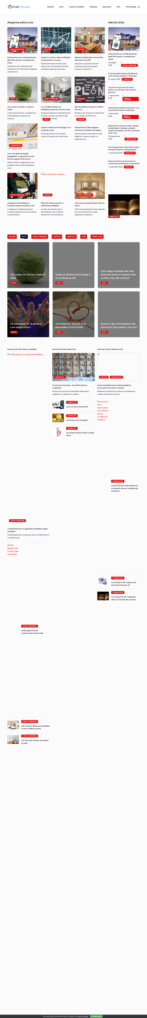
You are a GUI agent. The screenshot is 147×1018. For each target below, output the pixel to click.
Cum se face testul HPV (77, 407)
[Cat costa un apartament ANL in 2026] (90, 186)
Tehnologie (131, 6)
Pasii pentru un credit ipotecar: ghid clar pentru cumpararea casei (21, 60)
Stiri (118, 6)
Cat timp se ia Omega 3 (77, 420)
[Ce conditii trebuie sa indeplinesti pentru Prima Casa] (56, 90)
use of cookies (83, 1016)
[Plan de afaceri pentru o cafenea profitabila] (56, 186)
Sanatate (106, 6)
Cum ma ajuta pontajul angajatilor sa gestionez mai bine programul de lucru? (20, 156)
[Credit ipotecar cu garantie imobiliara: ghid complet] (28, 439)
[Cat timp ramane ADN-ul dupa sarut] (58, 432)
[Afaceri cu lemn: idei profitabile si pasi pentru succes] (56, 40)
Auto (61, 6)
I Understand (96, 1016)
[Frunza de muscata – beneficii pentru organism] (73, 367)
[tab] (12, 237)
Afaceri (50, 6)
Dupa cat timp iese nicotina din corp (124, 223)
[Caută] (139, 7)
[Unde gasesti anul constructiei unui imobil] (13, 629)
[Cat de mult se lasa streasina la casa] (13, 739)
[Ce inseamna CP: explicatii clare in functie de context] (103, 596)
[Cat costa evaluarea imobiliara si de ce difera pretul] (13, 725)
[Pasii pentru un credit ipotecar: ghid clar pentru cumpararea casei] (22, 40)
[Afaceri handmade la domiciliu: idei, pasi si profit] (90, 40)
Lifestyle (93, 6)
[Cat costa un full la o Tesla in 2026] (22, 90)
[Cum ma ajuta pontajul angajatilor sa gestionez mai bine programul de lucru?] (22, 136)
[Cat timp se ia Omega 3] (58, 418)
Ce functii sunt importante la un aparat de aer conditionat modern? (124, 488)
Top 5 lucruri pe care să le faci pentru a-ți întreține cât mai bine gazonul (122, 89)
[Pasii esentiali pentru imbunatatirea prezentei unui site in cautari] (118, 367)
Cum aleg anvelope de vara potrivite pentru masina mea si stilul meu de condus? (118, 274)
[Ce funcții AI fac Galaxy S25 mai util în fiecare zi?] (103, 581)
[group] (73, 289)
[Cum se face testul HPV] (58, 404)
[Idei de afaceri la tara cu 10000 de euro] (90, 90)
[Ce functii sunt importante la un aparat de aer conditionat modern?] (103, 486)
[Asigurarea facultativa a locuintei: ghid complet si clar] (22, 186)
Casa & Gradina (76, 6)
